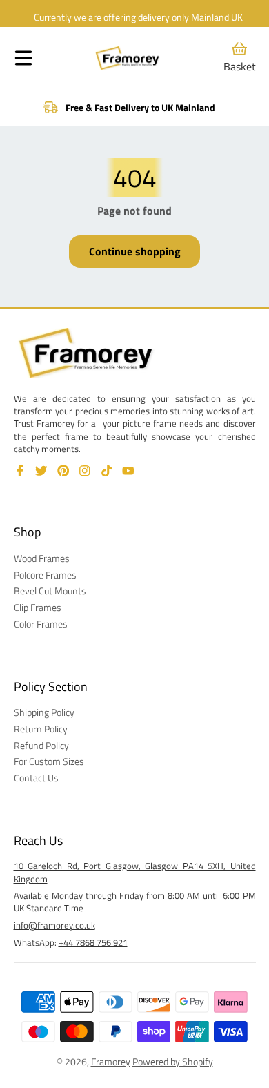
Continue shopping (135, 251)
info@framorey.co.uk (54, 925)
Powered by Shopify (172, 1061)
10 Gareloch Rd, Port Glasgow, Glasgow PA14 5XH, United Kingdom (135, 872)
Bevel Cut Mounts (50, 591)
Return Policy (41, 729)
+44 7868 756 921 (93, 942)
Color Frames (41, 624)
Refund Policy (41, 745)
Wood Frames (42, 558)
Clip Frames (37, 607)
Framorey (110, 1061)
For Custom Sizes (49, 761)
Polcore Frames (45, 575)
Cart (239, 57)
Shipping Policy (44, 712)
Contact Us (36, 778)
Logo (127, 58)
